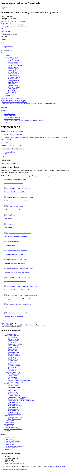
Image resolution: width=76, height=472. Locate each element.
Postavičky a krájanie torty (16, 417)
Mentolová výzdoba (14, 77)
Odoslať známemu (9, 152)
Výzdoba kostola (9, 422)
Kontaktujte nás (9, 443)
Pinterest (21, 148)
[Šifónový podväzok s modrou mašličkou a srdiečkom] (20, 295)
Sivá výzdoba (12, 83)
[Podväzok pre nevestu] (11, 241)
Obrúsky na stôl (12, 375)
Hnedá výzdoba (12, 70)
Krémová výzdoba (13, 74)
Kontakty (7, 95)
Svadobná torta (8, 415)
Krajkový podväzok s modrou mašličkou (15, 281)
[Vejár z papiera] (9, 224)
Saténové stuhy (8, 425)
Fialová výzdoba (13, 67)
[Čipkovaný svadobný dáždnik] (13, 206)
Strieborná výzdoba (14, 85)
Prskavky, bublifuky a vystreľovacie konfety (21, 400)
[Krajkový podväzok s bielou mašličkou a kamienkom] (20, 286)
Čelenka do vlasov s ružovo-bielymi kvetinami (16, 272)
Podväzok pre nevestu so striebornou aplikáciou (16, 201)
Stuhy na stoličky (13, 379)
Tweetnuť (3, 148)
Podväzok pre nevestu (10, 245)
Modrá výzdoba (12, 78)
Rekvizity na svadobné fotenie (13, 429)
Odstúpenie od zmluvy (11, 448)
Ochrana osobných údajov (12, 119)
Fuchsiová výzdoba (14, 69)
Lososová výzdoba (13, 75)
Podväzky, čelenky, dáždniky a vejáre (36, 103)
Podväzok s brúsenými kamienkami (13, 316)
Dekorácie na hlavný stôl (15, 382)
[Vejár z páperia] (9, 215)
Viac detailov (4, 142)
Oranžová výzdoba (13, 80)
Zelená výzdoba (13, 88)
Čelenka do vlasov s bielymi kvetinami (14, 263)
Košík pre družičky (13, 392)
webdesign (4, 469)
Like (9, 148)
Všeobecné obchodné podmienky (14, 117)
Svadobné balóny (13, 407)
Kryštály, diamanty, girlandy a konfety (19, 380)
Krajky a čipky (12, 390)
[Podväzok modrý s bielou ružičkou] (15, 179)
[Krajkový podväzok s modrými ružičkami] (17, 188)
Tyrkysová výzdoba (14, 87)
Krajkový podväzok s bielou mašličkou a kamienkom (18, 290)
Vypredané (7, 430)
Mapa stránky (8, 449)
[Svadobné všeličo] (7, 23)
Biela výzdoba (12, 59)
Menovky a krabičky (14, 374)
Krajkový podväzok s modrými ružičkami (15, 192)
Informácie (4, 110)
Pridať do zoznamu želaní (8, 163)
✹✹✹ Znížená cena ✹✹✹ (12, 334)
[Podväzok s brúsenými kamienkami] (15, 313)
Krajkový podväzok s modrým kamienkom (15, 236)
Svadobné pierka (13, 404)
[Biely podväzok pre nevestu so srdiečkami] (17, 304)
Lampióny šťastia (13, 394)
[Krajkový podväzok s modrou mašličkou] (17, 277)
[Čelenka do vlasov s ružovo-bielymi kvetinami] (18, 268)
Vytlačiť (6, 153)
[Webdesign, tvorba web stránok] (17, 469)
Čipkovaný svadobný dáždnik (12, 209)
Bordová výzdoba (13, 60)
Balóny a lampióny (13, 385)
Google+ (14, 148)
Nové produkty (8, 439)
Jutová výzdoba (12, 72)
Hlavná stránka (8, 55)
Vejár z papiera (8, 227)
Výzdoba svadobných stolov (12, 372)
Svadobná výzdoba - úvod (8, 323)
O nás (6, 93)
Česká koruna (8, 46)
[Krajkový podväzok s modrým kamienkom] (17, 233)
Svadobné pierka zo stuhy (15, 405)
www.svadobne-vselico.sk (58, 466)
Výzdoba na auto (9, 420)
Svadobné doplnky (18, 103)
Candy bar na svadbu (14, 419)
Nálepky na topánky (14, 395)
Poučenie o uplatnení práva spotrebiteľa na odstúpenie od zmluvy (23, 120)
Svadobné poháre (13, 409)
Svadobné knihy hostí (14, 402)
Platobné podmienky (10, 115)
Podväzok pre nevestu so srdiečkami (13, 254)
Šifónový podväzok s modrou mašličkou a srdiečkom (18, 299)
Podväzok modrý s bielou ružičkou (13, 183)
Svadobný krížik (13, 412)
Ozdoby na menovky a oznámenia (18, 397)
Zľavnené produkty (10, 438)
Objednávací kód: (6, 145)
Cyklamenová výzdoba (15, 65)
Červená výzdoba (13, 62)
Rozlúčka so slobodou (10, 427)
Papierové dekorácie (14, 387)
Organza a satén (9, 424)
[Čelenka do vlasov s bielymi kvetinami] (16, 259)
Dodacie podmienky (10, 114)
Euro (5, 47)
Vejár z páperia (8, 218)
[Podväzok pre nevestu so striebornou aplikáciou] (19, 197)
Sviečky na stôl (12, 377)
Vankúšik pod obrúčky (14, 414)
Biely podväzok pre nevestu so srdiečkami (15, 307)
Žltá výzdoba (12, 92)
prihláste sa (8, 50)
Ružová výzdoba (13, 82)
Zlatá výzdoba (12, 90)
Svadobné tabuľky (13, 410)
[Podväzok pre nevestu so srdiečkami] (15, 250)
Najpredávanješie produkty (12, 441)
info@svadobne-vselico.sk (17, 463)
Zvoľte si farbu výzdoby (11, 57)
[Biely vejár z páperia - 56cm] (13, 134)
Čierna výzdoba (12, 64)
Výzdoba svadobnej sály (11, 384)
